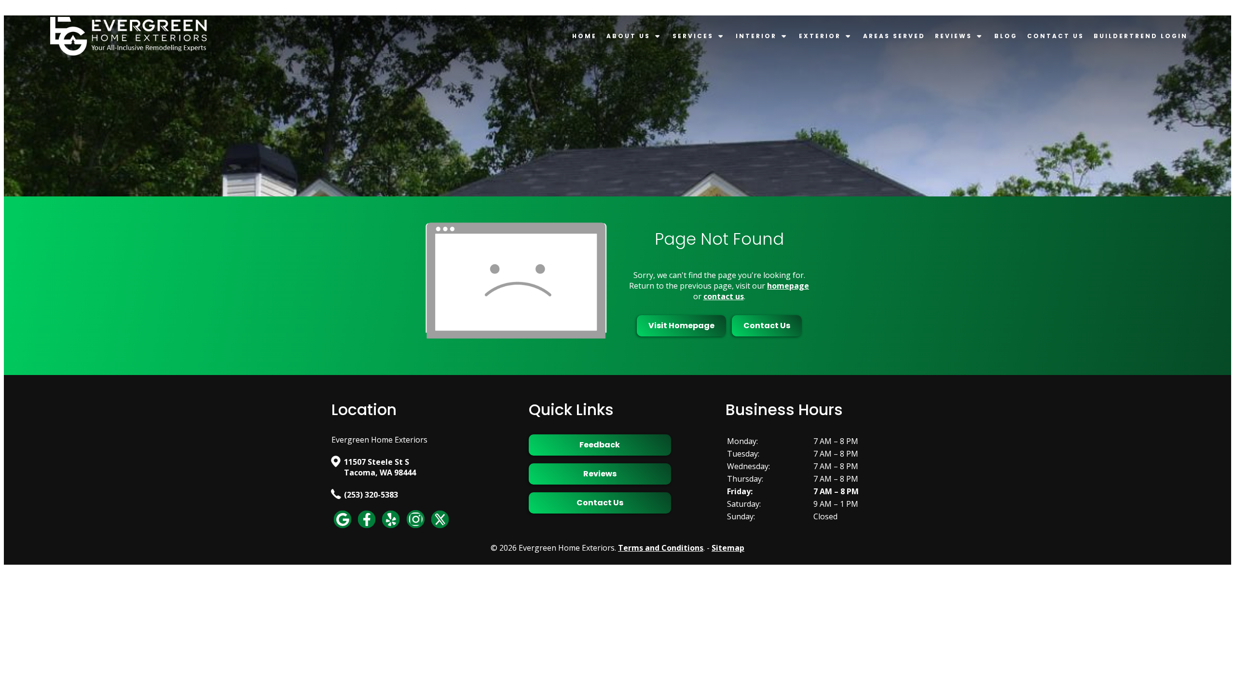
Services (693, 36)
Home (584, 36)
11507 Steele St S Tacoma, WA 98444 (380, 467)
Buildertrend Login (1141, 36)
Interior (756, 36)
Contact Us (1055, 36)
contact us (723, 296)
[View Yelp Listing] (391, 527)
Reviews (953, 36)
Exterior (820, 36)
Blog (1005, 36)
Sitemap (728, 547)
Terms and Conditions (660, 547)
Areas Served (894, 36)
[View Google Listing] (342, 527)
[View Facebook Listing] (367, 527)
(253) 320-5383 (371, 494)
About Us (628, 36)
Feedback (599, 444)
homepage (788, 285)
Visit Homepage (681, 325)
